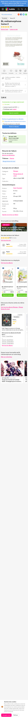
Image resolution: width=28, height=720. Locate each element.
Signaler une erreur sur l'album (10, 214)
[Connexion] (25, 9)
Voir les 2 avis (4, 29)
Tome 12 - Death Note (8, 341)
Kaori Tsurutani (17, 188)
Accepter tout (6, 715)
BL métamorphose (7, 14)
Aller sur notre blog (6, 357)
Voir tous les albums (7, 263)
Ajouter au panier (14, 113)
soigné (14, 109)
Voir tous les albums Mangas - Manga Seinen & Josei (12, 308)
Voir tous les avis (6, 240)
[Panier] (22, 9)
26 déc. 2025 (22, 244)
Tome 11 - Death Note (7, 340)
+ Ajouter (11, 158)
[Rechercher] (18, 9)
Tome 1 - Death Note (7, 336)
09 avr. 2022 (23, 252)
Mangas (15, 171)
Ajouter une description (8, 155)
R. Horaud (11, 290)
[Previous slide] (4, 50)
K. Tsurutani (5, 290)
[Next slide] (24, 50)
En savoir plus (20, 5)
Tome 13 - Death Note (8, 343)
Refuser (15, 715)
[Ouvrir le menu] (2, 9)
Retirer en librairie (14, 126)
